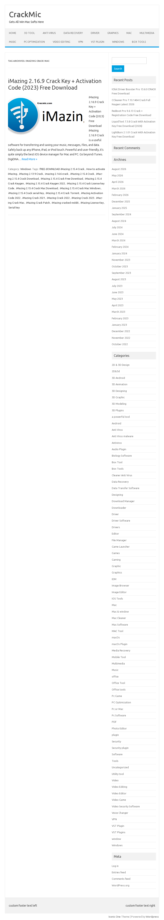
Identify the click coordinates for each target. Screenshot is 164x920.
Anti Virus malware (122, 436)
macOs (116, 637)
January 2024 (119, 253)
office (115, 676)
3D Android (118, 377)
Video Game (119, 799)
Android (116, 423)
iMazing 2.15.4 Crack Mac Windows (80, 188)
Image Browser (120, 585)
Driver (95, 33)
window (116, 838)
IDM (114, 579)
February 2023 (120, 318)
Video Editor (119, 793)
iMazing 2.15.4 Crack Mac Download (37, 188)
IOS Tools (117, 598)
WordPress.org (120, 885)
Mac (129, 33)
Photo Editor (119, 728)
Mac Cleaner (119, 618)
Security (116, 741)
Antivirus (117, 442)
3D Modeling (119, 403)
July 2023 (117, 285)
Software (117, 754)
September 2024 (121, 214)
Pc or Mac (117, 709)
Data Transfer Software (125, 488)
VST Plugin (97, 41)
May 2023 (117, 298)
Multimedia (147, 33)
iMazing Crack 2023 (83, 197)
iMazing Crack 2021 (33, 197)
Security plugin (120, 747)
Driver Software (121, 520)
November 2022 (121, 337)
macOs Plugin (119, 644)
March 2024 (118, 240)
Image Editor (119, 592)
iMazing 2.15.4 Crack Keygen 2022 (45, 183)
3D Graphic (118, 397)
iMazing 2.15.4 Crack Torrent (62, 193)
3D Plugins (118, 410)
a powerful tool (121, 416)
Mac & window (120, 611)
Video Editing (61, 41)
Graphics (112, 33)
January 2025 (119, 207)
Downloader (119, 507)
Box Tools (139, 41)
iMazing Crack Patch (38, 202)
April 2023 (117, 305)
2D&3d (116, 371)
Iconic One (115, 916)
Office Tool (118, 682)
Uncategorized (120, 767)
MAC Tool (117, 631)
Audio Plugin (119, 449)
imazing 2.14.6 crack (56, 173)
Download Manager (123, 501)
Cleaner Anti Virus (122, 475)
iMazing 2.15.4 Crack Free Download (62, 178)
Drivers (116, 527)
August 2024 (119, 220)
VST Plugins (118, 832)
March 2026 (118, 188)
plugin (115, 734)
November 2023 (121, 259)
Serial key (14, 207)
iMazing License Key (92, 202)
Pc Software (119, 715)
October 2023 (120, 266)
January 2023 (119, 324)
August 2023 (119, 279)
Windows (118, 41)
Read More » (29, 159)
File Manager (119, 540)
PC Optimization (34, 41)
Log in (115, 865)
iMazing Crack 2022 (58, 197)
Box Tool (117, 462)
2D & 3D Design (121, 364)
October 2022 (120, 344)
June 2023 (117, 292)
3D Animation (119, 384)
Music (12, 41)
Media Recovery (121, 650)
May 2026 (117, 175)
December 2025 (121, 201)
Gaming (116, 559)
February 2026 (120, 194)
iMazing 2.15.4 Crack (82, 173)
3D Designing (119, 390)
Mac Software (120, 624)
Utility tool (118, 773)
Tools (115, 760)
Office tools (119, 689)
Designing (117, 494)
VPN (80, 41)
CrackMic (25, 14)
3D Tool (29, 33)
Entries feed (119, 872)
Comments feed (121, 878)
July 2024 (117, 227)
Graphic (116, 566)
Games (116, 553)
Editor (115, 533)
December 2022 (121, 331)
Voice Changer (120, 812)
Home (12, 33)
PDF (114, 721)
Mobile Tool (119, 657)
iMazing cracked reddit (65, 202)
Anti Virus (49, 33)
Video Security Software (126, 806)
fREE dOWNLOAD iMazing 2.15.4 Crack (62, 169)
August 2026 (119, 169)
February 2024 (120, 246)
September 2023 (121, 272)
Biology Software (122, 455)
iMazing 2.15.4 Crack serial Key (26, 193)
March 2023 (118, 311)
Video (115, 780)
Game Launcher (121, 546)
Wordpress (152, 916)
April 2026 (117, 181)
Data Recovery (73, 33)
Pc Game (117, 696)
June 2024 (117, 234)
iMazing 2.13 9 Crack (31, 173)
